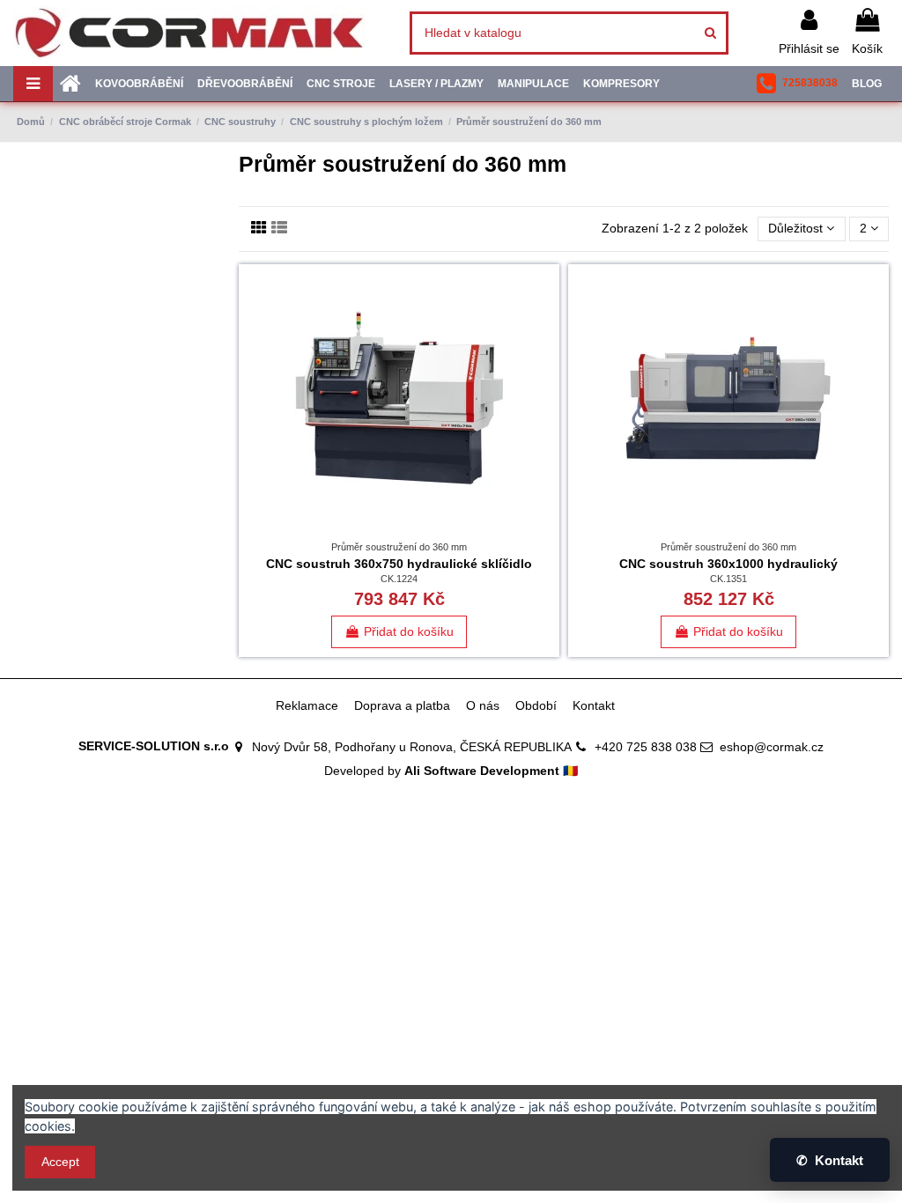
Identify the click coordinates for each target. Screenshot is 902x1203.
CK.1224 (399, 578)
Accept (60, 1162)
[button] (797, 83)
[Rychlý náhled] (546, 352)
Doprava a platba (402, 705)
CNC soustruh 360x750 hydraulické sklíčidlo (399, 564)
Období (536, 705)
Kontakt (594, 705)
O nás (482, 705)
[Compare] (546, 321)
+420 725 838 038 (646, 747)
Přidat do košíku (409, 631)
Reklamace (307, 705)
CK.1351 (728, 578)
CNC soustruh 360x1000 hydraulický (728, 564)
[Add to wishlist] (546, 290)
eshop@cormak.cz (772, 747)
